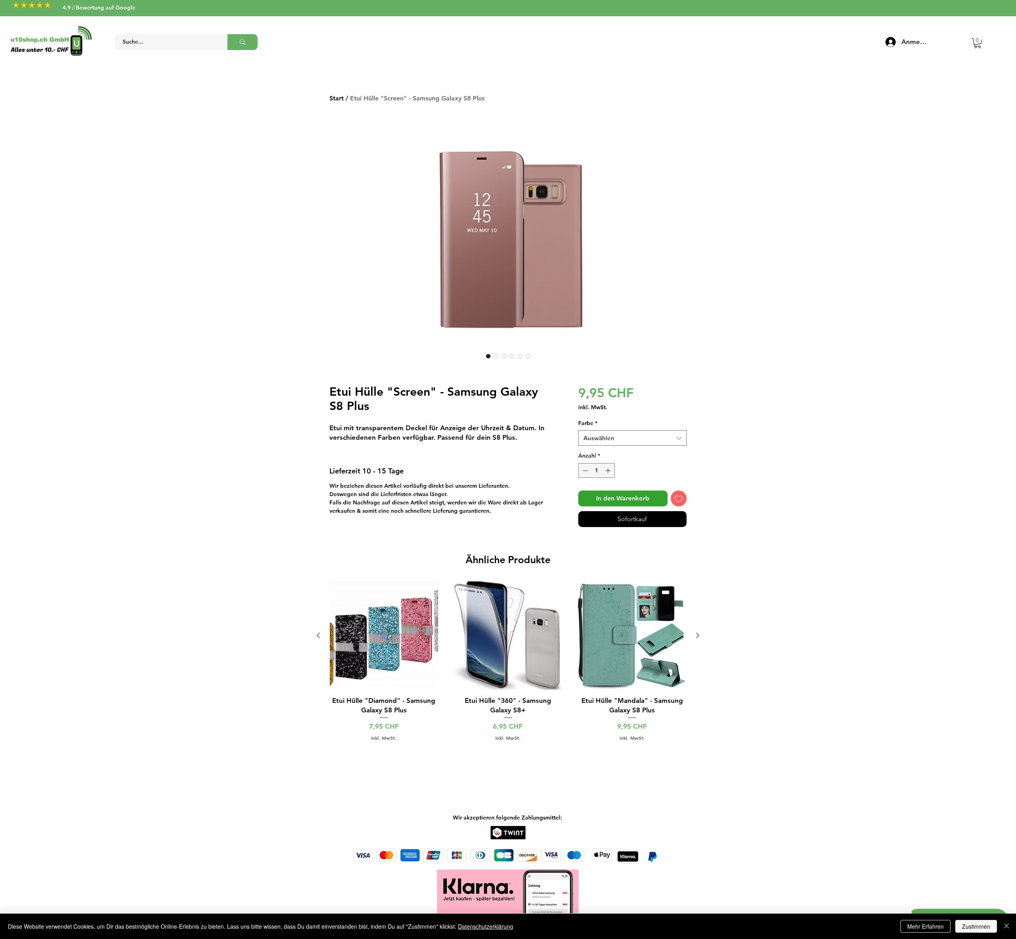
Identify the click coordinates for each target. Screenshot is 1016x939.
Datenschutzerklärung (485, 926)
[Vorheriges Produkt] (318, 635)
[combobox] (632, 438)
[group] (508, 661)
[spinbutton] (596, 470)
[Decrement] (584, 470)
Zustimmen (976, 926)
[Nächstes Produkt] (697, 635)
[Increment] (609, 470)
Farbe (587, 423)
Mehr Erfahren (925, 926)
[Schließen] (1006, 926)
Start (336, 98)
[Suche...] (242, 42)
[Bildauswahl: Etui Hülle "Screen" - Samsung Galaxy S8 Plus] (488, 356)
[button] (977, 43)
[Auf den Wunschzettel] (679, 498)
